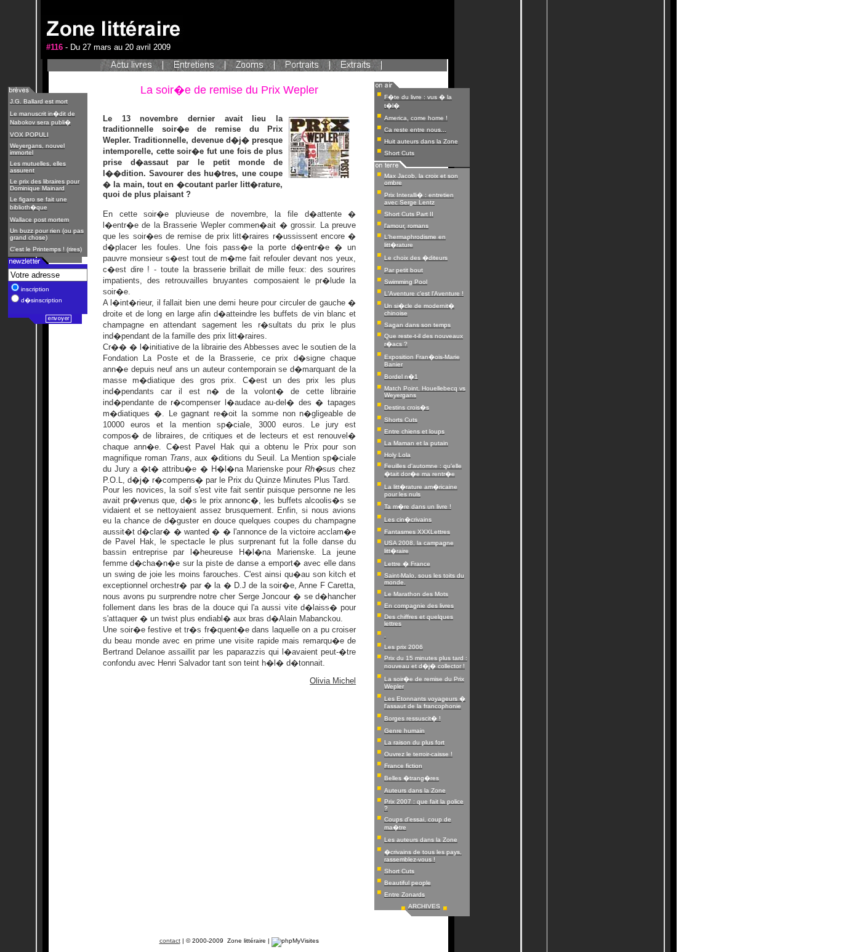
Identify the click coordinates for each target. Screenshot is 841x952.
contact (169, 940)
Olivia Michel (333, 680)
